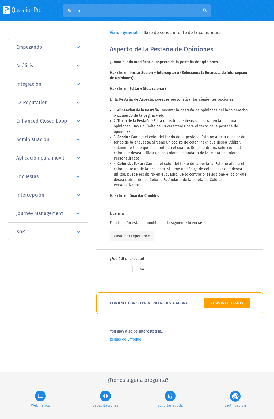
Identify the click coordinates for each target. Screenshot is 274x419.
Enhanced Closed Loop (41, 121)
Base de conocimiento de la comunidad (182, 32)
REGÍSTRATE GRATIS (226, 303)
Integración (28, 84)
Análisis (24, 66)
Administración (33, 139)
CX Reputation (32, 102)
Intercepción (30, 195)
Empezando (29, 47)
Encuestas (27, 176)
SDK (20, 232)
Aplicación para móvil (40, 158)
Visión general (124, 32)
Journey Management (39, 213)
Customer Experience (132, 236)
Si (119, 269)
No (142, 269)
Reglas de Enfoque (125, 339)
